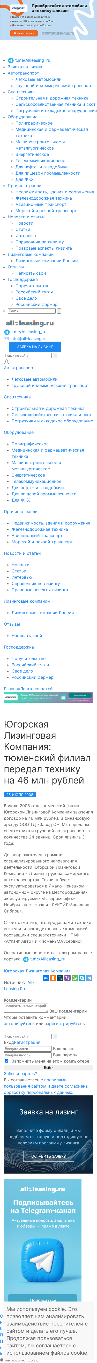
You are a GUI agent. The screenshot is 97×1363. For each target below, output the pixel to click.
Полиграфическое (34, 123)
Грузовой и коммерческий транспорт (54, 85)
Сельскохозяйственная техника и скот (56, 104)
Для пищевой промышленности (48, 173)
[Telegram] (89, 978)
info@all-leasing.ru (28, 338)
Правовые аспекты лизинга (44, 248)
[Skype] (82, 978)
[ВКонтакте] (46, 978)
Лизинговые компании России (47, 260)
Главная (12, 688)
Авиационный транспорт (41, 204)
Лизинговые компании (31, 254)
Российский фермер (36, 304)
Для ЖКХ (25, 179)
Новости (24, 223)
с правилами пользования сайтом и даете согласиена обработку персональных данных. (46, 1086)
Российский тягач (34, 291)
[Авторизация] (6, 361)
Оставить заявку (48, 1156)
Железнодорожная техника (44, 198)
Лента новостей (36, 688)
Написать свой (31, 273)
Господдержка (23, 279)
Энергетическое (32, 154)
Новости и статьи (26, 216)
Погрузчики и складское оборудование (56, 110)
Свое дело (26, 298)
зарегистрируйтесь (65, 1023)
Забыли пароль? (20, 1073)
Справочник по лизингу (40, 241)
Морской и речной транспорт (46, 210)
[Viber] (67, 978)
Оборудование (23, 116)
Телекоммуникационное (40, 160)
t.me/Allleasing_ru (32, 60)
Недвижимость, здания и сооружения (55, 191)
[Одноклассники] (53, 978)
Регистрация (27, 1042)
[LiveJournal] (60, 978)
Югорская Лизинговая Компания (37, 970)
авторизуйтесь (19, 1023)
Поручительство (33, 285)
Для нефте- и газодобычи (42, 166)
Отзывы (16, 266)
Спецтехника (21, 91)
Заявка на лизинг (25, 66)
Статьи (23, 229)
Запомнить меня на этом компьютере (49, 1061)
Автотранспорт (23, 73)
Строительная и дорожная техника (52, 98)
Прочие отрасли (24, 185)
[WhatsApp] (75, 978)
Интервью (26, 235)
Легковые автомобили (39, 79)
